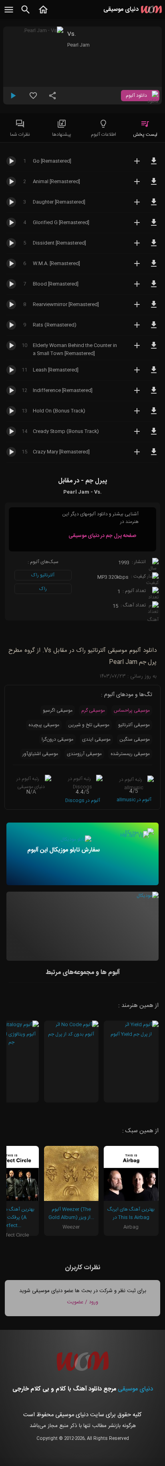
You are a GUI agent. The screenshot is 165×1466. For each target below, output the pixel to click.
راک (43, 589)
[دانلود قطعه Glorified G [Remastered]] (154, 226)
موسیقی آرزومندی (84, 754)
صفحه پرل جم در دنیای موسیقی (102, 535)
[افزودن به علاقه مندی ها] (33, 99)
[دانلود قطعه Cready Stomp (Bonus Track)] (154, 435)
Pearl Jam (78, 45)
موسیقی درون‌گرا (57, 739)
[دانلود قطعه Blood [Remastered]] (154, 288)
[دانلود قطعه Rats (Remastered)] (154, 329)
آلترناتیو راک (42, 575)
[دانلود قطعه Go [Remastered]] (154, 165)
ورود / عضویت (82, 1302)
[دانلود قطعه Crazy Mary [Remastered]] (154, 455)
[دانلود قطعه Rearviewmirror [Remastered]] (154, 308)
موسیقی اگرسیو (57, 710)
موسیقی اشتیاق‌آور (40, 754)
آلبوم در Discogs (82, 800)
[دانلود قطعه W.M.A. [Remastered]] (154, 267)
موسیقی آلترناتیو (134, 725)
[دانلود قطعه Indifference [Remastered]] (154, 394)
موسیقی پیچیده (43, 725)
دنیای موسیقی (135, 1389)
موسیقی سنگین (134, 739)
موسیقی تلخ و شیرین (88, 725)
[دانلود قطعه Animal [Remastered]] (154, 185)
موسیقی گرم (93, 710)
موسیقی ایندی (96, 739)
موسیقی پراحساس (132, 710)
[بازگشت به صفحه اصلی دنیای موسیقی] (43, 14)
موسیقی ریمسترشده (130, 754)
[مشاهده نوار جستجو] (25, 14)
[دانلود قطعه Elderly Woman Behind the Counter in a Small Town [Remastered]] (154, 349)
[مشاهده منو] (8, 14)
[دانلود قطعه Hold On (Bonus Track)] (154, 414)
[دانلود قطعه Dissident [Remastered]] (154, 247)
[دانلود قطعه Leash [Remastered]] (154, 374)
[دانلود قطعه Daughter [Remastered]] (154, 206)
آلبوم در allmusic (134, 800)
